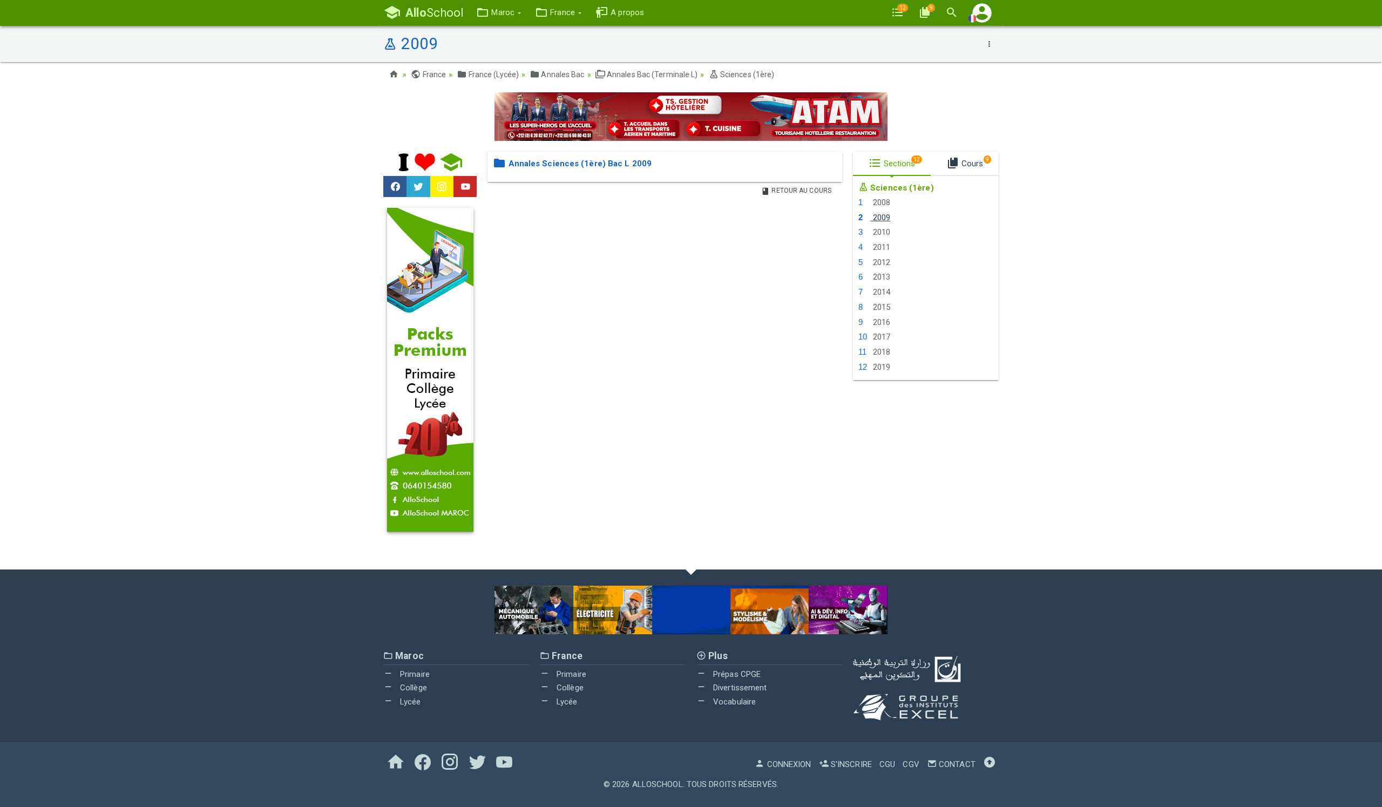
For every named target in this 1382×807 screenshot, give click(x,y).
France (433, 74)
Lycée (409, 702)
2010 (880, 232)
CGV (911, 764)
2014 (880, 292)
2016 (880, 322)
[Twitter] (418, 187)
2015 (880, 307)
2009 (880, 217)
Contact (956, 764)
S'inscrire (850, 764)
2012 (880, 262)
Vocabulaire (733, 702)
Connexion (788, 764)
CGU (887, 764)
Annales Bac (561, 74)
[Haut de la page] (989, 764)
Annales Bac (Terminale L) (651, 74)
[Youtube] (465, 187)
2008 (880, 202)
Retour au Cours (800, 190)
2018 (880, 352)
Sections (901, 162)
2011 (880, 247)
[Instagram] (441, 187)
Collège (412, 688)
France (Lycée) (493, 74)
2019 (880, 367)
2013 (880, 277)
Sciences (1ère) (747, 74)
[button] (498, 12)
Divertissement (739, 688)
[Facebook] (395, 187)
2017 (880, 337)
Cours (974, 162)
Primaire (414, 674)
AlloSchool (657, 784)
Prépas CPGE (736, 674)
